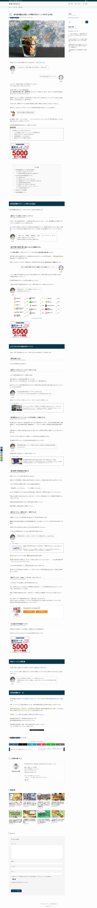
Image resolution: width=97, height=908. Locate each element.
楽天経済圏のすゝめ (21, 192)
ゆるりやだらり (14, 4)
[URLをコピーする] (60, 744)
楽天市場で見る (41, 611)
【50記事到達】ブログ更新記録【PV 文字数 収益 (77, 50)
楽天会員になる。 (22, 177)
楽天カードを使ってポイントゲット (26, 171)
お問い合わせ (53, 903)
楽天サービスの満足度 (21, 190)
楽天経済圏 (17, 17)
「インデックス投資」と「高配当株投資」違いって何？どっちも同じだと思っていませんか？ (77, 35)
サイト (12, 871)
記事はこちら (45, 400)
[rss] (85, 0)
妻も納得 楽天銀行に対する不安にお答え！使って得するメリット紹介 (39, 459)
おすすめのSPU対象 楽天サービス (24, 175)
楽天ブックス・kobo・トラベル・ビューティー (28, 186)
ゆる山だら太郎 (16, 771)
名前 (12, 861)
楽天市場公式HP (35, 318)
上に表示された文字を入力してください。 (20, 882)
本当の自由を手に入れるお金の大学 (31, 608)
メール (13, 866)
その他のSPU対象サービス (24, 187)
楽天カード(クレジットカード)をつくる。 (27, 179)
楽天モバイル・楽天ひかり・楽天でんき (27, 184)
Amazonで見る (29, 611)
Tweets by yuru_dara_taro (73, 17)
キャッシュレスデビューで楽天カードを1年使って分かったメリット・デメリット (42, 406)
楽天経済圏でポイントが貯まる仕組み (25, 169)
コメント (13, 843)
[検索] (87, 0)
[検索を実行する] (86, 22)
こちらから (40, 502)
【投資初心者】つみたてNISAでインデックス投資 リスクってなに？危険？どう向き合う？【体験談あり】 (77, 46)
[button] (13, 744)
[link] (25, 780)
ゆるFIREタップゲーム (73, 31)
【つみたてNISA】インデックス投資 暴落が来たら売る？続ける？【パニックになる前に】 (77, 40)
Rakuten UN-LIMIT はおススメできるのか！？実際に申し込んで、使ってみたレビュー (42, 546)
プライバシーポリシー (45, 903)
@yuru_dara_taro (40, 62)
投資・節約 (12, 17)
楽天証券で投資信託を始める (25, 182)
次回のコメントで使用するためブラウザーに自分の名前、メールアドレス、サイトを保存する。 (32, 876)
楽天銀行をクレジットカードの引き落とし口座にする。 (30, 180)
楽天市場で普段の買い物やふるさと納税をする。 (29, 173)
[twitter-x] (28, 780)
